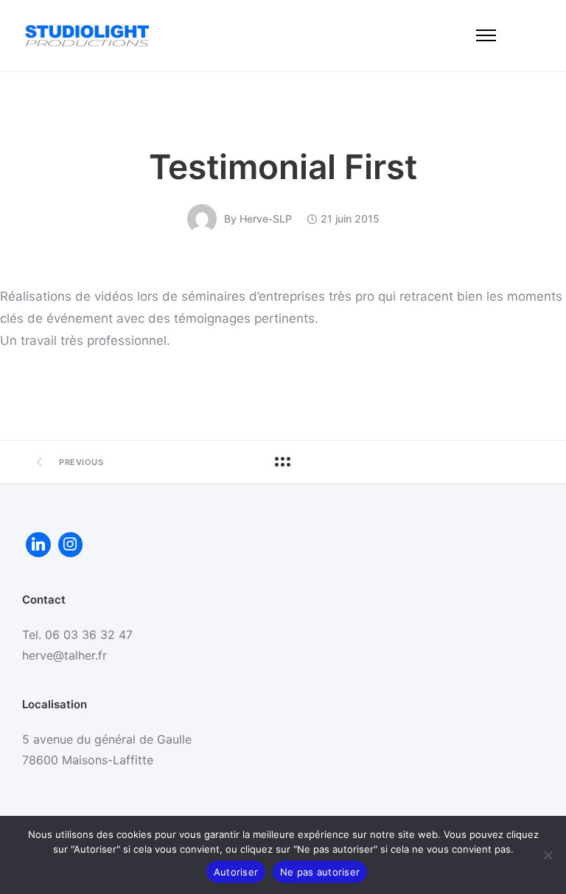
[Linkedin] (38, 544)
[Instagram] (71, 544)
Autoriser (236, 872)
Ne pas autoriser (320, 872)
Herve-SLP (266, 218)
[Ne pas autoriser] (547, 855)
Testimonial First (283, 166)
